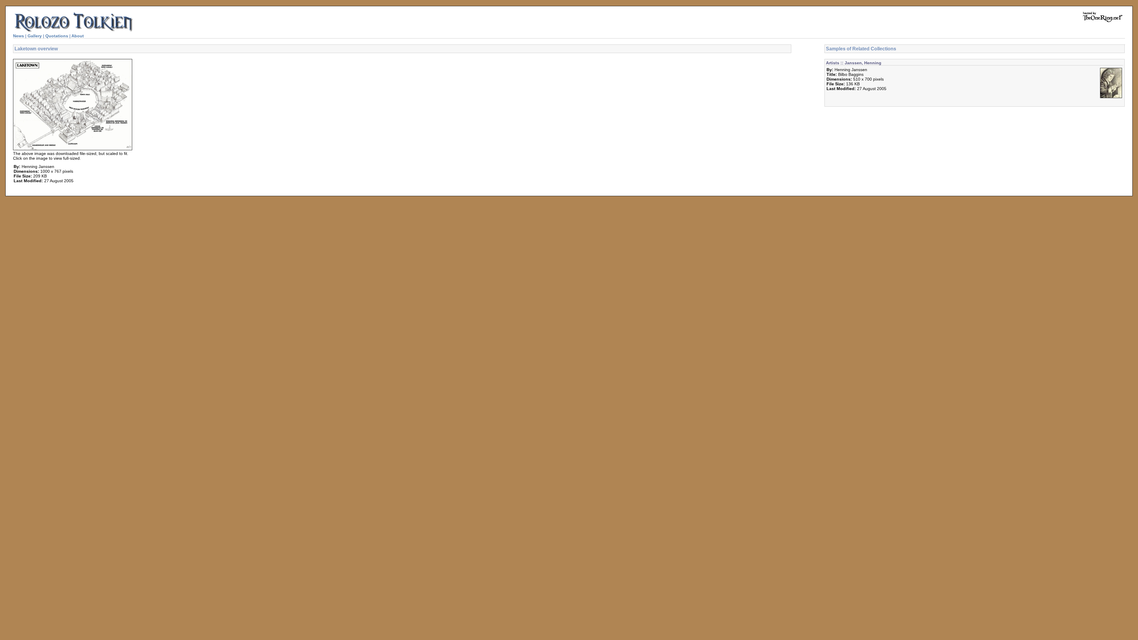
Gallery (35, 35)
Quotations (56, 35)
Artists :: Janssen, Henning (853, 62)
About (77, 35)
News (18, 35)
